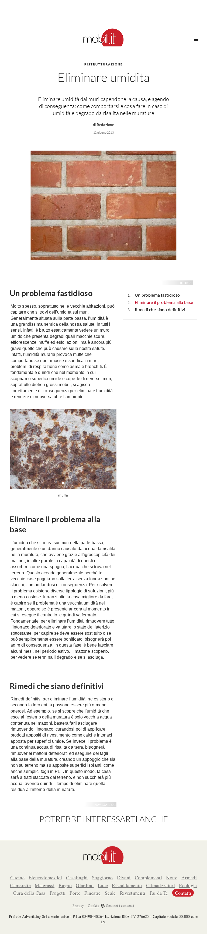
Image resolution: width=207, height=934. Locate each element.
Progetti (57, 893)
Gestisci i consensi (120, 905)
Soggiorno (102, 877)
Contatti (183, 893)
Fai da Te (159, 893)
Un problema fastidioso (157, 294)
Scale (110, 893)
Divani (124, 877)
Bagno (65, 885)
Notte (171, 877)
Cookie (93, 905)
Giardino (85, 885)
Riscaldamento (127, 885)
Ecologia (188, 885)
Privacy (78, 905)
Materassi (44, 885)
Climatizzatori (160, 885)
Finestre (92, 893)
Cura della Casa (29, 893)
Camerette (20, 885)
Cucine (17, 877)
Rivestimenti (133, 893)
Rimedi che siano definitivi (160, 309)
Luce (103, 885)
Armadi (189, 877)
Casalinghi (77, 877)
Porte (75, 893)
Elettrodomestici (45, 877)
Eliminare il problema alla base (164, 302)
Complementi (148, 877)
